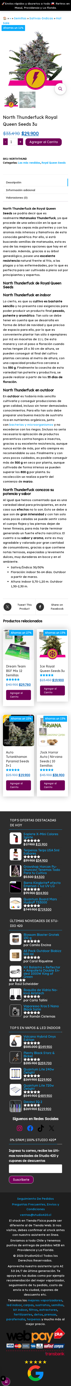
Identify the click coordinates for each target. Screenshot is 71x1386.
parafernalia (15, 1319)
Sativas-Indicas (41, 18)
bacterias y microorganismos (31, 424)
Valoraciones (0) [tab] (17, 197)
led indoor (14, 1305)
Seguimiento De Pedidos (35, 1198)
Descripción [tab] (13, 182)
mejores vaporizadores (45, 1300)
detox (38, 1314)
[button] (60, 89)
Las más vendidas (29, 162)
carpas (28, 1305)
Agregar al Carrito (43, 142)
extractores (48, 1310)
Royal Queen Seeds (54, 162)
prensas (50, 1314)
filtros (33, 1310)
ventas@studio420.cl (35, 1215)
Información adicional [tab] (20, 190)
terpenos (33, 1319)
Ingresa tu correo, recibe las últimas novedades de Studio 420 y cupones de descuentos (34, 1156)
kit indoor (20, 1310)
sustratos (42, 1305)
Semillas (20, 18)
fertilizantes (23, 1314)
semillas (57, 1305)
